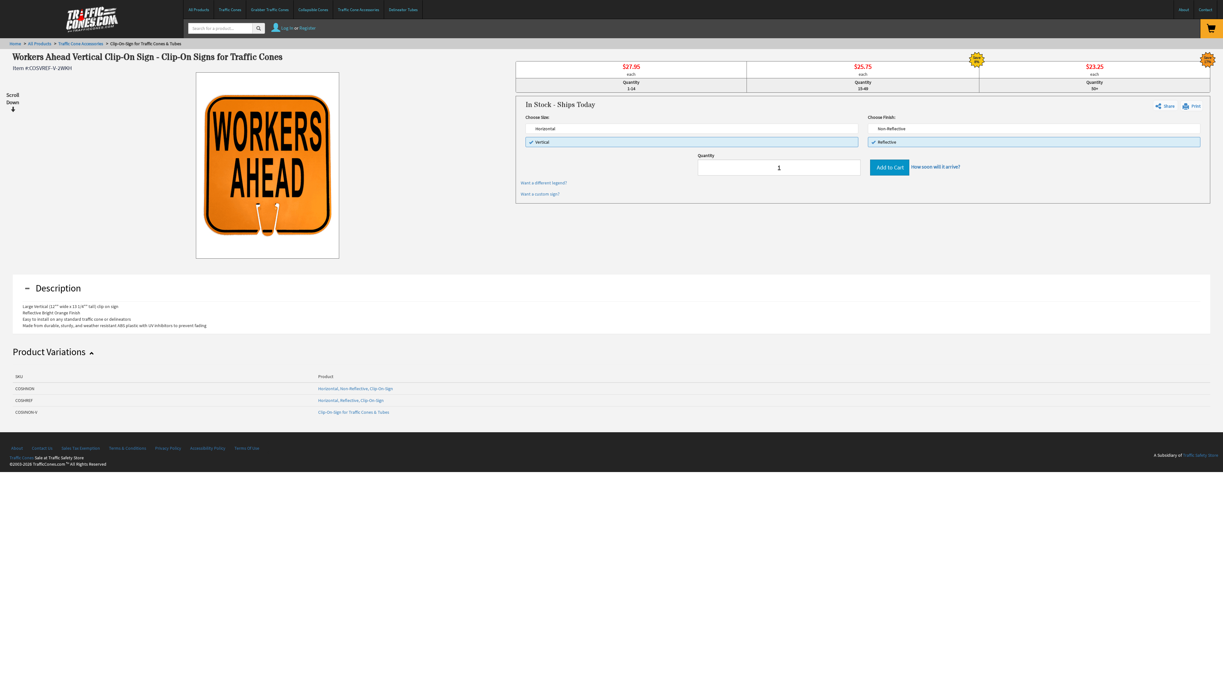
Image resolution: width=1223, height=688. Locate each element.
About (17, 448)
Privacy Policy (168, 448)
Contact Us (42, 448)
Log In (286, 28)
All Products (39, 44)
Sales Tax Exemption (80, 448)
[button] (1165, 105)
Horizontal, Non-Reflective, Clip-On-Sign (355, 388)
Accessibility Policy (207, 448)
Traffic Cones (22, 458)
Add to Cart (890, 167)
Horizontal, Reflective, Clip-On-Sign (351, 400)
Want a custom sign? (540, 194)
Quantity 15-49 (863, 85)
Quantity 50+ (1094, 85)
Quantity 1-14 (631, 85)
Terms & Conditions (127, 448)
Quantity (706, 155)
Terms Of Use (246, 448)
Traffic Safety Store (1200, 455)
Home (15, 44)
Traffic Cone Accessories (80, 44)
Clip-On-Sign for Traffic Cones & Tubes (353, 412)
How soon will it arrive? (935, 166)
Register (307, 28)
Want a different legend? (544, 183)
